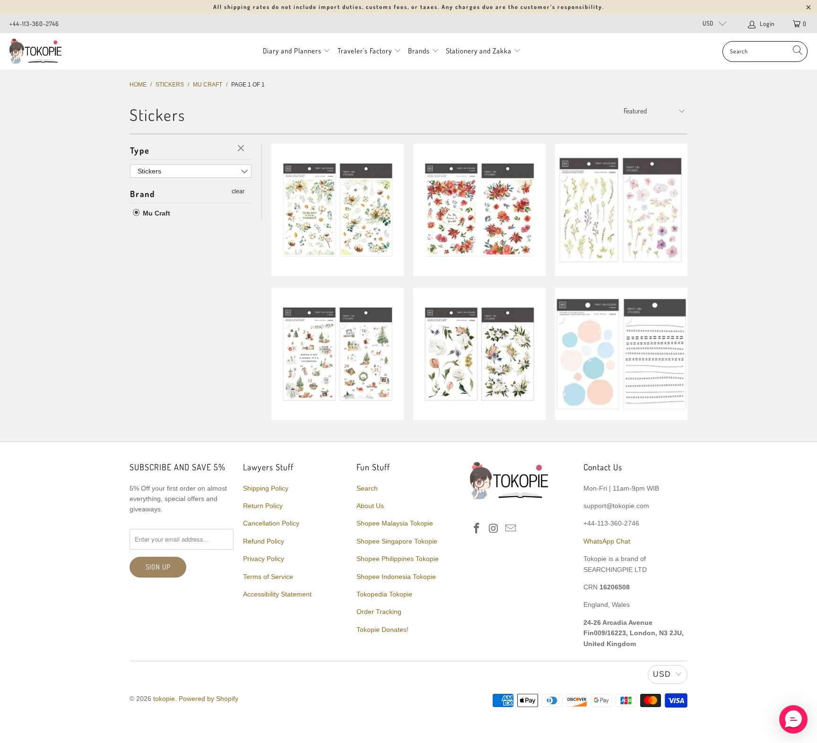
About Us (370, 506)
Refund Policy (263, 541)
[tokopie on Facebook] (477, 529)
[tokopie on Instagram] (494, 529)
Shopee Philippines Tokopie (397, 558)
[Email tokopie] (511, 529)
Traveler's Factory (366, 50)
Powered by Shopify (208, 698)
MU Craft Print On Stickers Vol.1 (479, 354)
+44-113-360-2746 (34, 23)
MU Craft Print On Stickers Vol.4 (479, 210)
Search (367, 488)
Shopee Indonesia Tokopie (396, 576)
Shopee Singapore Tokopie (396, 541)
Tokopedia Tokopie (384, 594)
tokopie (164, 698)
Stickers (149, 171)
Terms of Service (268, 576)
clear (242, 149)
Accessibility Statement (277, 594)
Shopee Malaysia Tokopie (394, 523)
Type (140, 150)
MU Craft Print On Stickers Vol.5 (337, 210)
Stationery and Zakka (479, 50)
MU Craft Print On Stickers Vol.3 (621, 210)
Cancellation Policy (271, 523)
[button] (793, 719)
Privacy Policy (263, 558)
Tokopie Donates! (382, 629)
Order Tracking (378, 611)
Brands (419, 50)
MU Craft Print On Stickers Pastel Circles (621, 354)
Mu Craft (155, 213)
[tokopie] (35, 51)
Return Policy (263, 506)
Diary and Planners (292, 50)
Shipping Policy (265, 488)
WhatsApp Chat (606, 541)
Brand (142, 194)
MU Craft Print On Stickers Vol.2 (337, 354)
